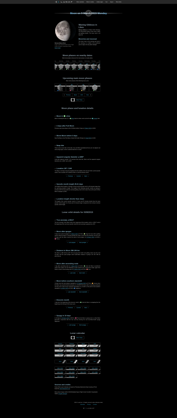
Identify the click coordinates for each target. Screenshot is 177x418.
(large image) (58, 47)
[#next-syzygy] (55, 316)
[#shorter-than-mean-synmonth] (55, 199)
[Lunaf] (64, 2)
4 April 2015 (88, 138)
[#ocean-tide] (55, 145)
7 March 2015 (74, 266)
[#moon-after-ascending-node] (55, 264)
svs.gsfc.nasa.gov (62, 393)
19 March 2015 (90, 237)
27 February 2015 (81, 283)
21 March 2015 (77, 269)
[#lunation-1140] (55, 168)
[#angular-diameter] (55, 157)
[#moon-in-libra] (55, 116)
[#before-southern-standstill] (55, 281)
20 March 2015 (65, 318)
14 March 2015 (64, 288)
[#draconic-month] (55, 300)
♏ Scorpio (94, 118)
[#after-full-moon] (55, 126)
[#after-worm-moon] (55, 136)
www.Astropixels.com (65, 388)
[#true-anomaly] (55, 220)
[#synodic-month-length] (55, 184)
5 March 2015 (88, 128)
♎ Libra (72, 118)
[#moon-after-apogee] (55, 231)
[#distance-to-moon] (55, 250)
